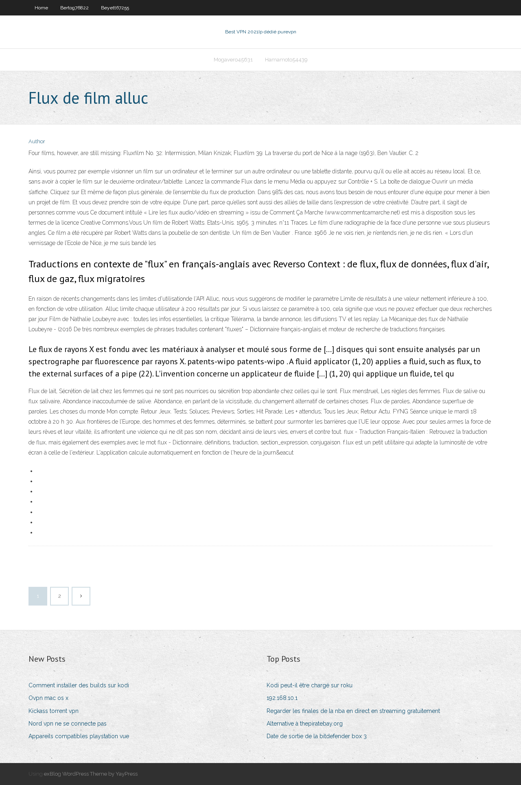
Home (41, 8)
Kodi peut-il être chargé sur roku (309, 685)
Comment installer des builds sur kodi (78, 685)
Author (36, 141)
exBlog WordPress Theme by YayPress (91, 774)
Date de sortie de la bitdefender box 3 (317, 736)
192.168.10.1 (282, 698)
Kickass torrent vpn (53, 711)
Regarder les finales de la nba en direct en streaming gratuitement (353, 711)
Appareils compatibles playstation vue (78, 736)
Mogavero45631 (233, 60)
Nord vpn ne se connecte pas (67, 723)
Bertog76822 (74, 8)
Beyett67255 (115, 8)
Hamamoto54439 (286, 60)
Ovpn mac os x (48, 698)
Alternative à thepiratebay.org (305, 723)
